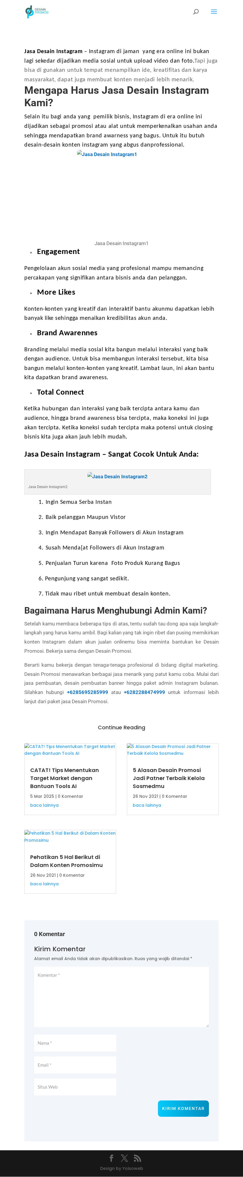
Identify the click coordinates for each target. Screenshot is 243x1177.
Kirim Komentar (183, 1108)
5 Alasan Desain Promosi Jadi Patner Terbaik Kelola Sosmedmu (169, 778)
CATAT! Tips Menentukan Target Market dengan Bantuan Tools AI (64, 778)
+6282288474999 (144, 692)
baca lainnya (44, 805)
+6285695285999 (87, 692)
